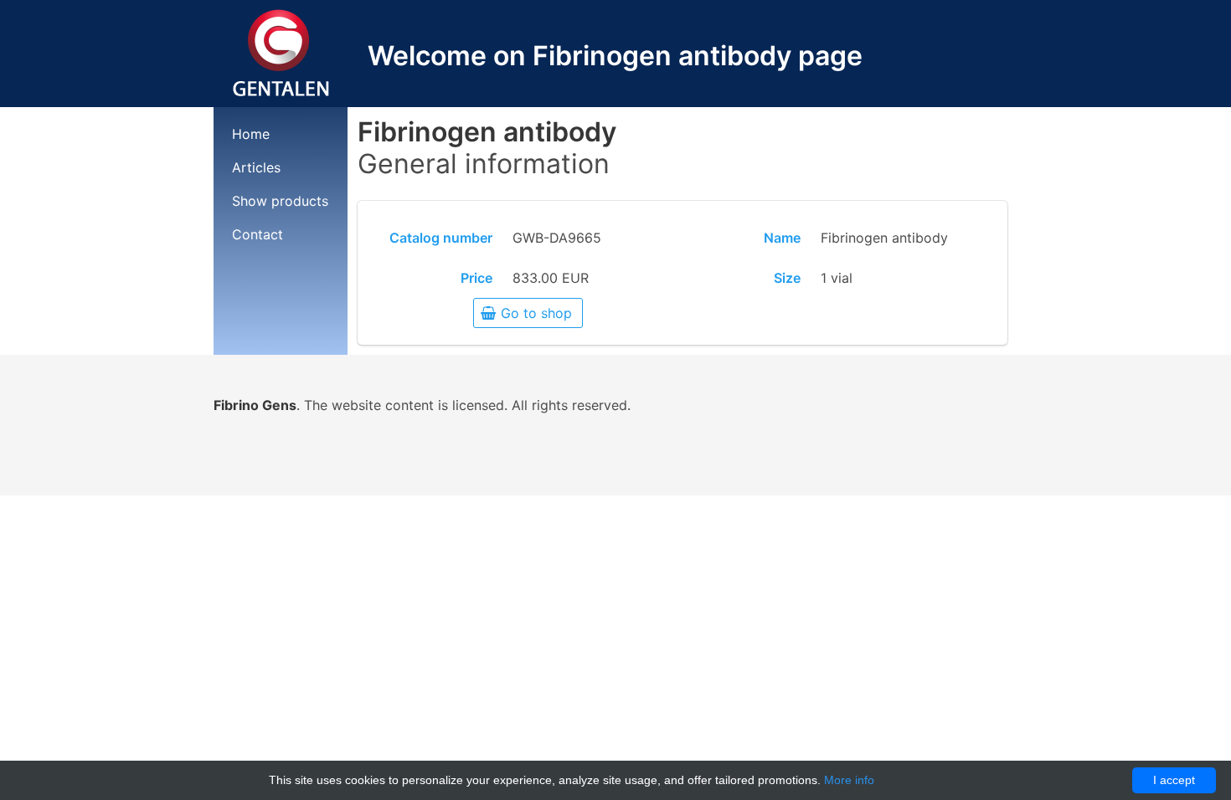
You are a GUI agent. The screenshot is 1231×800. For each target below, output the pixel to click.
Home (251, 134)
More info (849, 780)
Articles (256, 167)
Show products (280, 200)
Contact (257, 234)
